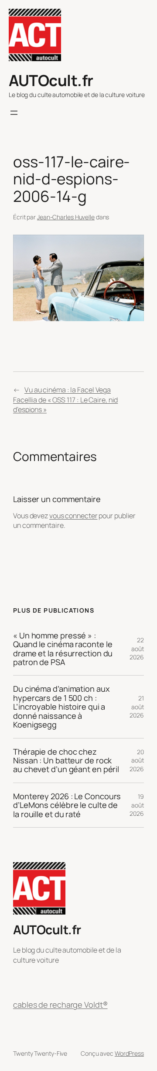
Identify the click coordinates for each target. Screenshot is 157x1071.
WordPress (129, 1053)
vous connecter (73, 515)
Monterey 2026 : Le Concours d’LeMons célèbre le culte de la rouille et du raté (67, 805)
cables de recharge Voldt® (60, 1004)
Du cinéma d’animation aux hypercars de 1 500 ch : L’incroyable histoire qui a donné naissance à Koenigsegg (61, 706)
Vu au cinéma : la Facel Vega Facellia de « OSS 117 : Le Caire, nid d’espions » (65, 399)
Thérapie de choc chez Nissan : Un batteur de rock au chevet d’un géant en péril (66, 760)
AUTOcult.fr (51, 80)
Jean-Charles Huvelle (66, 217)
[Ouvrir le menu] (14, 112)
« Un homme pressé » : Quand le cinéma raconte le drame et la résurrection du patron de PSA (63, 649)
